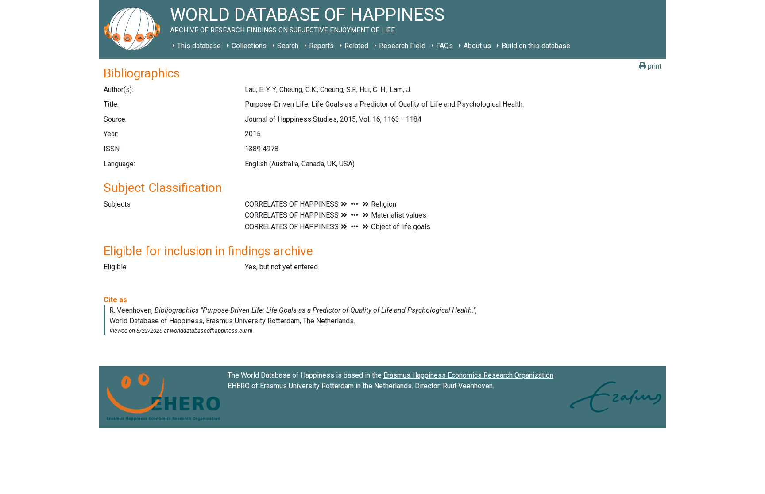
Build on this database (536, 46)
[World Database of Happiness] (134, 29)
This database (199, 46)
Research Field (402, 46)
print (653, 66)
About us (477, 46)
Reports (321, 46)
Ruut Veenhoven (468, 386)
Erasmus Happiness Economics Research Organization (468, 375)
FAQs (444, 46)
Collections (249, 46)
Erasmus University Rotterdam (307, 386)
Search (287, 46)
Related (356, 46)
